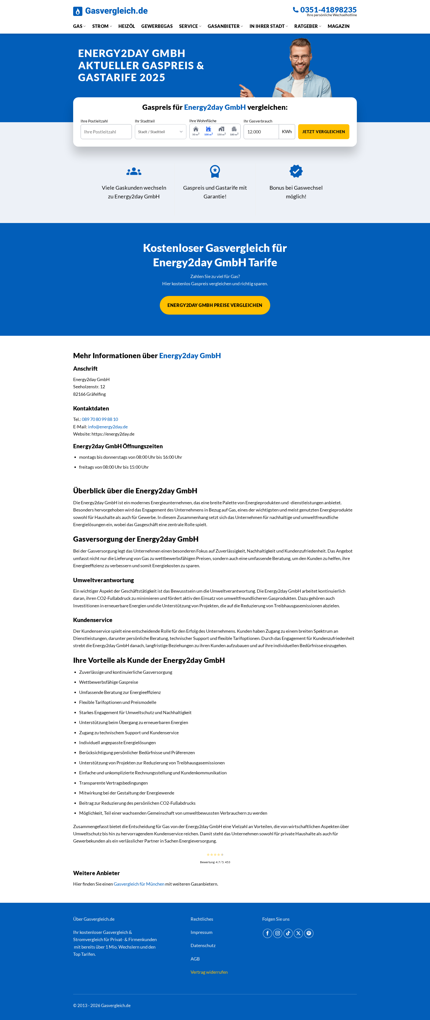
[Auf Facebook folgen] (267, 933)
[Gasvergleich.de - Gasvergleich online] (110, 11)
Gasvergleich (115, 932)
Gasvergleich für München (139, 884)
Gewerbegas (157, 26)
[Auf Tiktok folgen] (288, 933)
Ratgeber (306, 26)
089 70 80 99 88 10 (100, 419)
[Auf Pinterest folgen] (309, 933)
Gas (77, 26)
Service (188, 26)
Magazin (339, 26)
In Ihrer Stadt (267, 26)
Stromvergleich (88, 939)
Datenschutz (203, 945)
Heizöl (126, 26)
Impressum (202, 932)
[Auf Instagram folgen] (277, 933)
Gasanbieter (224, 26)
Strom (100, 26)
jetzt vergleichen (323, 131)
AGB (195, 959)
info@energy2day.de (108, 426)
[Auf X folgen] (298, 933)
